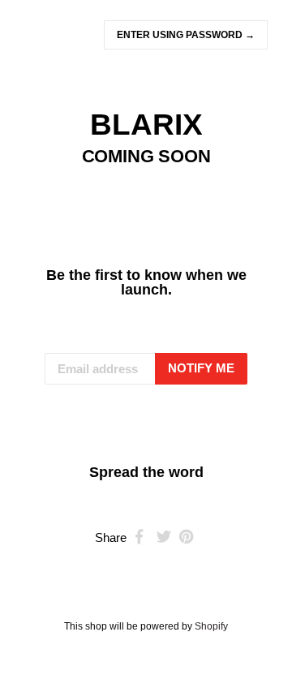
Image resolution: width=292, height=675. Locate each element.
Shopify (211, 626)
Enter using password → (186, 35)
